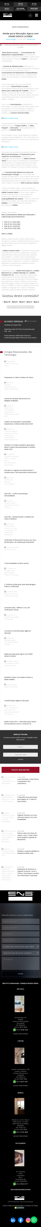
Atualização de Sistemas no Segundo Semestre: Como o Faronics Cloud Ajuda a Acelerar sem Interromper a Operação (28, 872)
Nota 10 (7, 302)
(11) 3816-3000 (22, 1027)
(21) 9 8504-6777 (22, 1184)
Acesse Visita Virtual (20, 1034)
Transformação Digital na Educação (16, 701)
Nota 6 (21, 302)
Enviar (20, 759)
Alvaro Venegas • (11, 39)
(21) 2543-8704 (22, 1181)
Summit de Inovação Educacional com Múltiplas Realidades (17, 400)
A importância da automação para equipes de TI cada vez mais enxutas (27, 799)
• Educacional (30, 39)
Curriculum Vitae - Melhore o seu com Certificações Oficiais (17, 609)
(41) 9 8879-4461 (22, 1082)
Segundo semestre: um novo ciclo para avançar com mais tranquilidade (27, 817)
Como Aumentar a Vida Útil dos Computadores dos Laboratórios (28, 781)
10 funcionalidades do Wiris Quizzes (16, 563)
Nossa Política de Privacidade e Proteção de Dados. (20, 1206)
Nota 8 (14, 302)
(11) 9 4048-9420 (22, 1030)
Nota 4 (29, 302)
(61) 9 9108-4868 (22, 1132)
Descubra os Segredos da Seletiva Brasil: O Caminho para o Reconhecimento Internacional (20, 471)
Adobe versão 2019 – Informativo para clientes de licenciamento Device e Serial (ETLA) (20, 723)
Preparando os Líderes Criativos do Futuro (18, 377)
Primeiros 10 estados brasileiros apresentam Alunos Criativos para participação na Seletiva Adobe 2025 (19, 447)
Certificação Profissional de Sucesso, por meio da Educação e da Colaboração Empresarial (20, 541)
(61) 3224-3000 (22, 1129)
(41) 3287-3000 (22, 1079)
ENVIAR (20, 974)
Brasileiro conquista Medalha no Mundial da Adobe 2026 (28, 852)
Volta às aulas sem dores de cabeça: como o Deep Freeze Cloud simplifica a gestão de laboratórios (27, 836)
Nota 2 (36, 302)
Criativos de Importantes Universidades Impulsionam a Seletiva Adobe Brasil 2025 (18, 423)
